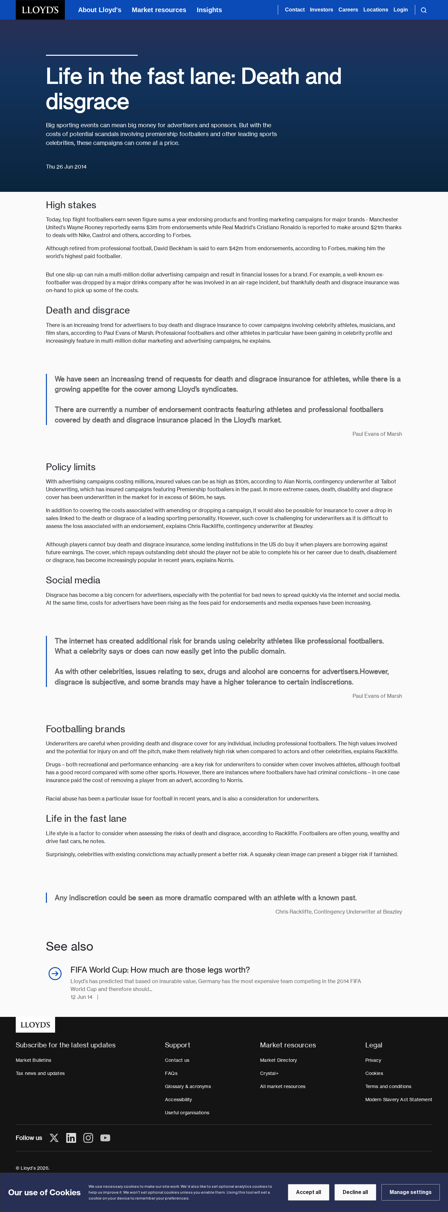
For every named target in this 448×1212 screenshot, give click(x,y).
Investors (321, 9)
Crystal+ (269, 1073)
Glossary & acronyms (188, 1086)
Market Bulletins (33, 1060)
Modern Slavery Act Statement (399, 1099)
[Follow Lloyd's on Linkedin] (71, 1138)
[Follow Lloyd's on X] (54, 1138)
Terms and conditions (388, 1086)
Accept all (308, 1192)
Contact (295, 9)
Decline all (355, 1192)
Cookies (374, 1073)
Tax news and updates (40, 1073)
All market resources (282, 1086)
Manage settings (411, 1192)
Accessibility (178, 1099)
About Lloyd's (99, 9)
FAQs (171, 1073)
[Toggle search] (423, 10)
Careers (348, 9)
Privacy (373, 1060)
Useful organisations (187, 1113)
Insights (209, 9)
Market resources (159, 9)
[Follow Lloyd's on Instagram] (88, 1138)
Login (401, 9)
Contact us (177, 1060)
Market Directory (278, 1060)
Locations (375, 9)
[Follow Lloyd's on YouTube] (105, 1138)
